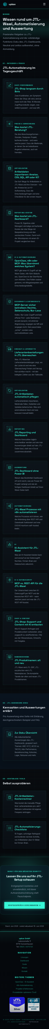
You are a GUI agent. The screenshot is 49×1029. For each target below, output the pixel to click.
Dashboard (24, 961)
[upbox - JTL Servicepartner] (17, 1004)
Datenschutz (24, 1024)
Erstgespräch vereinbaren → (24, 905)
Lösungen (24, 957)
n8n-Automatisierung (24, 985)
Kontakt (24, 971)
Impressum (34, 1022)
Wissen (24, 968)
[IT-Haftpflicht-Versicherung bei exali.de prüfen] (34, 1004)
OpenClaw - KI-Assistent (24, 982)
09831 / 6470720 (26, 947)
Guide (24, 964)
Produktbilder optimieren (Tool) (24, 992)
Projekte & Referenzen (24, 989)
